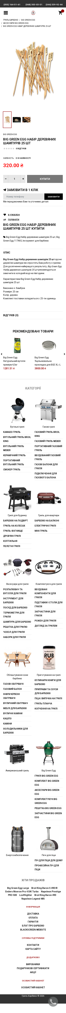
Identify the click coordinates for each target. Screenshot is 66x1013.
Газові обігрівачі (13, 684)
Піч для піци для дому (49, 860)
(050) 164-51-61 (12, 4)
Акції (33, 972)
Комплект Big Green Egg (47, 783)
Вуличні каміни (12, 713)
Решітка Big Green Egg (48, 808)
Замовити (54, 197)
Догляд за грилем (46, 626)
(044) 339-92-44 (54, 4)
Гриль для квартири (48, 515)
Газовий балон (12, 689)
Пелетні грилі (11, 546)
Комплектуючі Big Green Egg (46, 801)
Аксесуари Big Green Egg (47, 792)
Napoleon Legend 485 (33, 898)
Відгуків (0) (10, 315)
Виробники (33, 964)
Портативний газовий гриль (48, 448)
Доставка (33, 913)
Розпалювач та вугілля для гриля (14, 591)
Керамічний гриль (14, 455)
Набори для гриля (14, 637)
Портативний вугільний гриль (13, 462)
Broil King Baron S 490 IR (44, 888)
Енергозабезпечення (17, 855)
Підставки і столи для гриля (48, 604)
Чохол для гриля (14, 632)
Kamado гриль (12, 432)
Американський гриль (17, 770)
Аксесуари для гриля (17, 584)
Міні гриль (41, 531)
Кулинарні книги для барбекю (48, 682)
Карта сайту (33, 949)
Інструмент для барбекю (36, 240)
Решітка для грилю (15, 627)
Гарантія (33, 921)
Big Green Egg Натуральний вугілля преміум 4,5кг (14, 361)
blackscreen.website (33, 929)
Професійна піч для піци (47, 867)
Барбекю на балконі (47, 520)
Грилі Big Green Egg (46, 776)
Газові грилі (49, 427)
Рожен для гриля (45, 620)
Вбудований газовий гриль (48, 457)
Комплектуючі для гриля (49, 584)
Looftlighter (25, 895)
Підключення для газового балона (46, 475)
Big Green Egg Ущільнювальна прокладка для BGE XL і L (48, 361)
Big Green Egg (10, 134)
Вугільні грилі (17, 427)
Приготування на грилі (49, 675)
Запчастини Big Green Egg (48, 815)
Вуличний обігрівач (15, 703)
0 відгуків (21, 148)
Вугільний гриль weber (13, 448)
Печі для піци (49, 855)
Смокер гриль (11, 469)
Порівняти (13, 219)
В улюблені (14, 215)
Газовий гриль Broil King (47, 434)
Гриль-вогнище (13, 531)
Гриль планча (43, 703)
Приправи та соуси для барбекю (46, 691)
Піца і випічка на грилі (48, 698)
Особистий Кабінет (33, 987)
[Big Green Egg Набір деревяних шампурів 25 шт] (33, 70)
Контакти (33, 945)
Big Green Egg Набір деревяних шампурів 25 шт (30, 237)
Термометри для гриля (13, 614)
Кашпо (7, 718)
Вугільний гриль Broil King (17, 439)
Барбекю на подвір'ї (15, 520)
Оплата (33, 917)
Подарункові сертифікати (33, 968)
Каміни (7, 723)
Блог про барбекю (33, 925)
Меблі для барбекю (15, 708)
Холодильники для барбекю (15, 730)
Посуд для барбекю (15, 607)
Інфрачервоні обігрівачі (11, 696)
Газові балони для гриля (46, 466)
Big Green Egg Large (18, 888)
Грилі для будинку (17, 515)
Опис (6, 252)
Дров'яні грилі (12, 536)
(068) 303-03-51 (33, 4)
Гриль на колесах (14, 525)
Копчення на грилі (46, 708)
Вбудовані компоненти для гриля (45, 593)
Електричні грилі (45, 525)
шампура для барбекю (17, 622)
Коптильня (10, 541)
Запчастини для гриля (45, 613)
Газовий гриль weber (48, 441)
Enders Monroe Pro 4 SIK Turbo (22, 891)
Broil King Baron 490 (45, 895)
